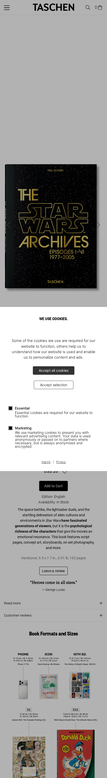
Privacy (61, 462)
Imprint (46, 462)
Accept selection (53, 385)
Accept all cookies (53, 370)
